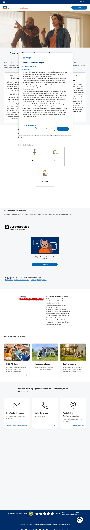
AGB (60, 524)
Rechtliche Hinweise (52, 524)
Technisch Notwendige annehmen (45, 129)
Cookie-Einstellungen (29, 125)
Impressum (22, 524)
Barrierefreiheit (66, 524)
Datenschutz (30, 524)
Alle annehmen (63, 129)
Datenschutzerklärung (29, 66)
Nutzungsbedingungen (40, 524)
